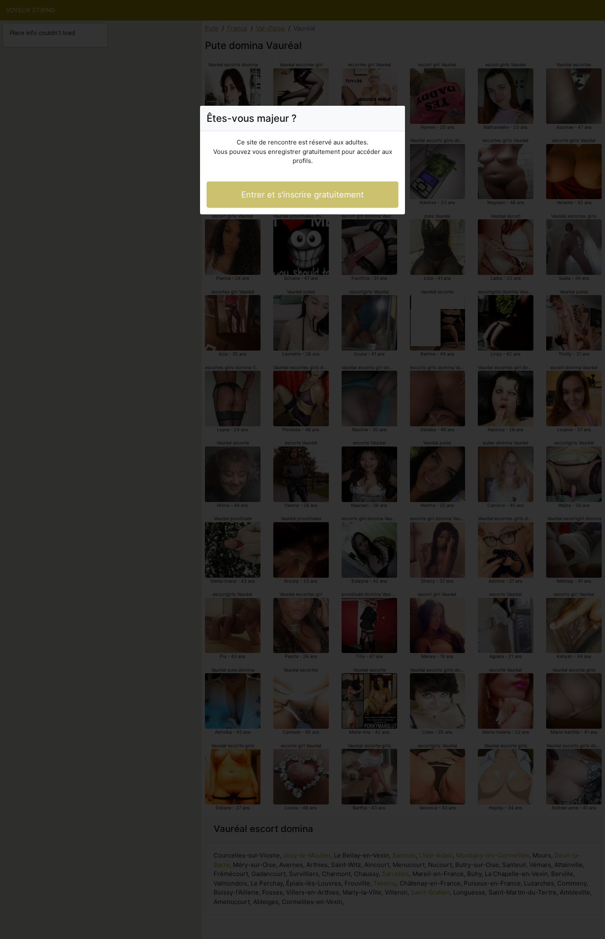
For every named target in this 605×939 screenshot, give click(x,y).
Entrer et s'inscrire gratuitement (302, 195)
